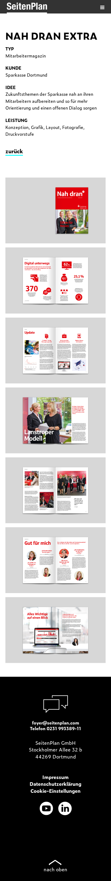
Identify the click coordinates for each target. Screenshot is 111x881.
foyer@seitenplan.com (55, 722)
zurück (14, 151)
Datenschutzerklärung (55, 783)
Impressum (55, 777)
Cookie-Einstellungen (55, 790)
